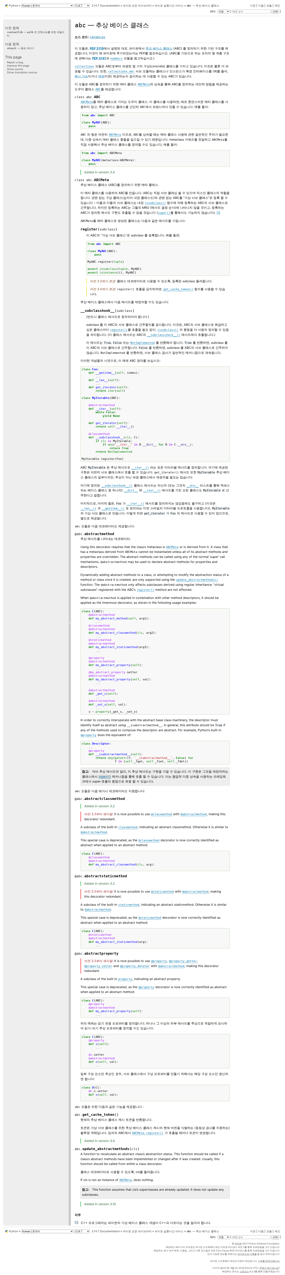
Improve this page (18, 65)
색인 (277, 5)
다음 (261, 5)
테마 (213, 11)
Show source (15, 68)
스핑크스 (244, 1271)
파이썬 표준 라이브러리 (137, 5)
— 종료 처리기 (20, 48)
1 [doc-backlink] (76, 1222)
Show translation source (22, 72)
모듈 (269, 5)
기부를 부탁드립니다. (269, 1261)
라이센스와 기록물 (247, 1254)
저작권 (238, 1243)
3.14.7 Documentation (106, 5)
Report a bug (15, 62)
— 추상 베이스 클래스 (203, 5)
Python (13, 5)
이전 (253, 5)
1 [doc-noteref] (218, 213)
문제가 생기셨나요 (269, 1267)
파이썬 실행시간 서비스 (169, 5)
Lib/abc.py (97, 37)
